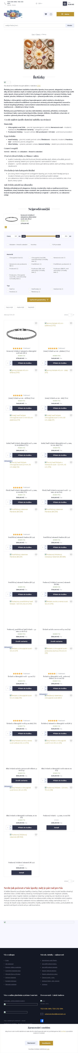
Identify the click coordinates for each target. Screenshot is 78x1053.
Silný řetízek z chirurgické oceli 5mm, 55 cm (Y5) (21, 816)
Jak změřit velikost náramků (49, 967)
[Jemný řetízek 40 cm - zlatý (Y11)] (56, 381)
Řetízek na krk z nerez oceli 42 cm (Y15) (56, 629)
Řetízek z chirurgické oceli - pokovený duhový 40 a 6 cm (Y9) (56, 677)
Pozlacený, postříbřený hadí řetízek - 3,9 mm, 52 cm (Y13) (21, 630)
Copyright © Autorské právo (13, 971)
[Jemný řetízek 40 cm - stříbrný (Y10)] (21, 381)
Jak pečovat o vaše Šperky (49, 960)
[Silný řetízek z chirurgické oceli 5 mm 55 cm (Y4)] (56, 751)
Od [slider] (23, 236)
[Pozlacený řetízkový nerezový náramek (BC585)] (56, 565)
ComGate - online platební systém (14, 1001)
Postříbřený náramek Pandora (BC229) (21, 537)
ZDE (39, 86)
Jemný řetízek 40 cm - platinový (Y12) (57, 351)
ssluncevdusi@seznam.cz (55, 1014)
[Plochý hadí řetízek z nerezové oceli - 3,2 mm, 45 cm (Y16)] (56, 473)
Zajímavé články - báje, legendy (50, 981)
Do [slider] (58, 236)
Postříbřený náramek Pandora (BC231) (21, 582)
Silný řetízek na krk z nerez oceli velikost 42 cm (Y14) (21, 769)
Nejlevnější (20, 307)
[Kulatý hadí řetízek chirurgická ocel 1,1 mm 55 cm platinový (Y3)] (21, 426)
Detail (56, 828)
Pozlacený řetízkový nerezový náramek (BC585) (56, 583)
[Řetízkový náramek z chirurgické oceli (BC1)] (56, 706)
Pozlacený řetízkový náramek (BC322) (21, 862)
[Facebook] (42, 1020)
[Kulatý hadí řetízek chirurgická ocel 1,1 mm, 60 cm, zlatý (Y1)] (56, 426)
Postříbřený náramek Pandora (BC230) (56, 537)
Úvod (33, 34)
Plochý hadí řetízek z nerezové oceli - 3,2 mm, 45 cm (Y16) (56, 491)
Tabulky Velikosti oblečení (49, 971)
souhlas (63, 1031)
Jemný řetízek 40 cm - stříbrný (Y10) (21, 398)
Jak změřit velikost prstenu (49, 964)
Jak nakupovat (9, 964)
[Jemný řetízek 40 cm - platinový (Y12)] (56, 334)
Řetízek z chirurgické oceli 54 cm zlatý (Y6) (21, 723)
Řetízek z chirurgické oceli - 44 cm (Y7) (21, 676)
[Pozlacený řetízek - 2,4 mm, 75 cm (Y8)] (56, 798)
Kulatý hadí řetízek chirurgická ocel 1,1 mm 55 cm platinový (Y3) (21, 444)
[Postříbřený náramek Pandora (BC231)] (21, 565)
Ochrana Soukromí (10, 977)
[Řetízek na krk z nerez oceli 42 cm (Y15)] (56, 612)
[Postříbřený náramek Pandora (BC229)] (21, 520)
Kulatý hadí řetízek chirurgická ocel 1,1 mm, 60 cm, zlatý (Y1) (56, 444)
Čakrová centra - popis (48, 977)
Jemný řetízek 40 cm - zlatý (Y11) (56, 398)
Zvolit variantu (21, 641)
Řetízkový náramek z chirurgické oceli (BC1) (56, 723)
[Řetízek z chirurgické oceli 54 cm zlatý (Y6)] (21, 706)
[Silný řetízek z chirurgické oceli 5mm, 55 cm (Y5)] (21, 798)
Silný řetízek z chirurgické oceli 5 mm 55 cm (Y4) (56, 769)
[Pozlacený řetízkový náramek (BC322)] (21, 845)
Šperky (38, 34)
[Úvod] (14, 14)
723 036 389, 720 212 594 (15, 2)
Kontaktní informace (10, 981)
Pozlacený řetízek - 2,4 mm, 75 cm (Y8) (56, 816)
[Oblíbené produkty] (46, 14)
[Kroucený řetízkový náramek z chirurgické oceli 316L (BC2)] (21, 334)
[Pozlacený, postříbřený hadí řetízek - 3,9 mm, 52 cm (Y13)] (21, 612)
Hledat (69, 25)
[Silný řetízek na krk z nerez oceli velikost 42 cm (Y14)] (21, 751)
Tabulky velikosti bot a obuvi (50, 974)
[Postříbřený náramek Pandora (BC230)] (56, 520)
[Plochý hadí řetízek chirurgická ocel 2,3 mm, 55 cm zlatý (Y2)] (21, 473)
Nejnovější (9, 307)
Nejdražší (31, 307)
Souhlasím (46, 1043)
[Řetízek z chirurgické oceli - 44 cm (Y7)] (21, 659)
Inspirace (44, 984)
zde (48, 1049)
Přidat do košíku (24, 363)
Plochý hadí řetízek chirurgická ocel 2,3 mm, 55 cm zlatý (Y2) (21, 491)
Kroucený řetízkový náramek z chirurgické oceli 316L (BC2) (28, 217)
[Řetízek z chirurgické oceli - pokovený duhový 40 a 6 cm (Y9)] (56, 659)
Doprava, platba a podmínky (13, 967)
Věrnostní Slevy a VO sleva (12, 974)
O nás (7, 960)
